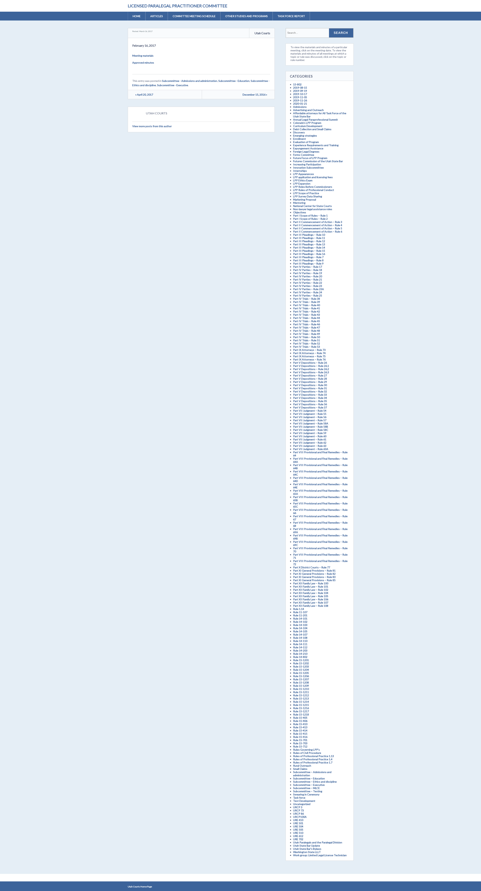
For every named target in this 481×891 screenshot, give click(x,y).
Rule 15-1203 (301, 666)
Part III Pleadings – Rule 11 (309, 237)
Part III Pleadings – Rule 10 (309, 234)
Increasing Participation (307, 164)
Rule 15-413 (300, 727)
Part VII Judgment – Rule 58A (310, 423)
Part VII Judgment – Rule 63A (310, 449)
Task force (299, 797)
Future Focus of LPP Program (310, 158)
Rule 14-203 (300, 650)
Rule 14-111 (300, 644)
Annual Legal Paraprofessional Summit (315, 119)
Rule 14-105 (300, 631)
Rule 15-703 (300, 743)
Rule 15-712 (300, 746)
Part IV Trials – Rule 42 (306, 311)
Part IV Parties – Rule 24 (307, 292)
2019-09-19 (300, 90)
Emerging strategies (305, 135)
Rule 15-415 (300, 733)
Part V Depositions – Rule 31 (310, 388)
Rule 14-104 (300, 628)
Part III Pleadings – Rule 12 (309, 241)
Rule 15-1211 (301, 692)
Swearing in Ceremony (306, 794)
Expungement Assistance (308, 148)
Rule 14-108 (300, 637)
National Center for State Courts (312, 206)
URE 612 (298, 836)
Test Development (304, 800)
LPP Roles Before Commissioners (312, 186)
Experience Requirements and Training (316, 145)
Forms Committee (303, 154)
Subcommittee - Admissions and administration (189, 80)
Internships (300, 170)
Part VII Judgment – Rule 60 (309, 436)
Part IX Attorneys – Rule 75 (309, 356)
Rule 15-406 (300, 720)
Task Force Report (291, 16)
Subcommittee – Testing (307, 791)
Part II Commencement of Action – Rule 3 (317, 222)
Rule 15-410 (300, 724)
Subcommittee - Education (234, 80)
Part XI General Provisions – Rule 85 (314, 580)
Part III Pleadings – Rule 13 (309, 244)
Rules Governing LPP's (306, 749)
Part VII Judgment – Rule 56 (309, 417)
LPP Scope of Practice (306, 193)
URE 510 (298, 832)
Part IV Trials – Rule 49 (306, 333)
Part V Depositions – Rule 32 (310, 391)
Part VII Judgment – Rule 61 (309, 439)
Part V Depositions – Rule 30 (310, 385)
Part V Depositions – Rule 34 (310, 397)
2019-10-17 (300, 94)
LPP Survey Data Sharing (307, 196)
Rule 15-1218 (301, 714)
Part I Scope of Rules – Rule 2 (310, 218)
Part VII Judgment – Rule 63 (309, 445)
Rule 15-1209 (301, 685)
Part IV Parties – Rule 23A (308, 289)
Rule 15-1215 (301, 704)
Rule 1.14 (298, 608)
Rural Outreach (302, 765)
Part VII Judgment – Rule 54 (309, 410)
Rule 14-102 (300, 621)
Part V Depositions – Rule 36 (310, 404)
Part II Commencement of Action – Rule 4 (317, 225)
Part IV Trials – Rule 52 (306, 343)
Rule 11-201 (300, 615)
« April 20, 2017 (144, 94)
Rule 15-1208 (301, 682)
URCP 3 (297, 807)
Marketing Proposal (304, 199)
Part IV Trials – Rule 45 (306, 321)
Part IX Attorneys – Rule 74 (309, 353)
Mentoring (299, 202)
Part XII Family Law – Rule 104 (310, 593)
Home (137, 16)
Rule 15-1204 (301, 669)
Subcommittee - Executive (172, 85)
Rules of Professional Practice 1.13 (313, 756)
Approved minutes (143, 62)
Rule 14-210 (300, 653)
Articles (156, 16)
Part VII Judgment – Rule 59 (309, 433)
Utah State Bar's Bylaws (307, 848)
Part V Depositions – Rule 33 (310, 394)
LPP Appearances (303, 174)
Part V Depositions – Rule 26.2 (311, 369)
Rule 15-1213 (301, 698)
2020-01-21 (300, 103)
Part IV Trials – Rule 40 (306, 305)
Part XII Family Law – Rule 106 (310, 599)
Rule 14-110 (300, 640)
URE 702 (298, 839)
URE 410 (298, 820)
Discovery (299, 132)
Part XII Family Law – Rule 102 (310, 589)
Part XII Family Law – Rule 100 (310, 583)
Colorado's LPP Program (307, 122)
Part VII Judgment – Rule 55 (309, 413)
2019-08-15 (300, 87)
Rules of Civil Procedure (307, 752)
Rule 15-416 (300, 736)
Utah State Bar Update (306, 845)
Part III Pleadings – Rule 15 (309, 250)
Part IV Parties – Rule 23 (307, 285)
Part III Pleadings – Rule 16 (309, 253)
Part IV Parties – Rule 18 (307, 269)
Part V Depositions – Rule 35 (310, 401)
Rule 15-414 (300, 730)
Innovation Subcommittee (308, 167)
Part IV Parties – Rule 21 (307, 279)
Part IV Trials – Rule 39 (306, 301)
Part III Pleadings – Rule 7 (308, 257)
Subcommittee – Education (309, 778)
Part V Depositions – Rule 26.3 (311, 372)
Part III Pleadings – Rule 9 (308, 263)
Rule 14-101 (300, 618)
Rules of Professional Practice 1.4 (312, 759)
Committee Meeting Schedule (194, 16)
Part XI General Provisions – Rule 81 (314, 570)
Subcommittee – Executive (309, 784)
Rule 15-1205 (301, 672)
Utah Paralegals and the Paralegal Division (317, 842)
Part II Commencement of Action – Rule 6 (317, 231)
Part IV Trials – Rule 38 (306, 298)
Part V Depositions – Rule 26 (310, 362)
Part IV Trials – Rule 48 (306, 330)
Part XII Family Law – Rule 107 (310, 602)
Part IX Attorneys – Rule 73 (309, 349)
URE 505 (298, 829)
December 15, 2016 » (255, 94)
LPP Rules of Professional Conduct (313, 190)
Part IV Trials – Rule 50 (306, 337)
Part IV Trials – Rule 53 (306, 346)
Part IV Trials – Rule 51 (306, 340)
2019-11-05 (300, 97)
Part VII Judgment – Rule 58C (310, 429)
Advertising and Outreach (308, 110)
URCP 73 (298, 810)
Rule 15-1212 (301, 695)
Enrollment (299, 138)
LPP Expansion (301, 183)
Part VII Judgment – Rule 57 (309, 420)
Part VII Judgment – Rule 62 (309, 442)
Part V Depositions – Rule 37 (310, 407)
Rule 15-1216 (301, 708)
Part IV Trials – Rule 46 (306, 324)
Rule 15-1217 (301, 711)
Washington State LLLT (307, 852)
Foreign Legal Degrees (306, 151)
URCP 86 (298, 813)
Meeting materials (143, 55)
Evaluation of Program (306, 142)
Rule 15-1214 (301, 701)
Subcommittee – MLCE (306, 788)
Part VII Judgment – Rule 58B (310, 426)
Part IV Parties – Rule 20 (307, 276)
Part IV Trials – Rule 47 (306, 327)
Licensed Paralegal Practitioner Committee (177, 5)
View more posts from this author (152, 126)
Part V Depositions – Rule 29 (310, 381)
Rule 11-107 (300, 612)
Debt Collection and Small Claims (312, 129)
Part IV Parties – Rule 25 (307, 295)
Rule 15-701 (300, 740)
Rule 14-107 (300, 634)
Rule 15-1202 (301, 663)
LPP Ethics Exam (302, 180)
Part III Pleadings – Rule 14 (309, 247)
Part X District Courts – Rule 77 (311, 567)
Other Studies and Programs (246, 16)
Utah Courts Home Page (140, 886)
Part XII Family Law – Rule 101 (310, 586)
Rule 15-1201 (301, 660)
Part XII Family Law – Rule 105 (310, 596)
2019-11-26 (300, 100)
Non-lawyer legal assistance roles (312, 209)
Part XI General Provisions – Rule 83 (314, 577)
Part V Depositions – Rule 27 (310, 375)
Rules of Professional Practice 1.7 (312, 762)
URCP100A (300, 816)
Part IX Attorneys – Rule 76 (309, 359)
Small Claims (300, 768)
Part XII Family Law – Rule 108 (310, 605)
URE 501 (298, 823)
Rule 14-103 (300, 624)
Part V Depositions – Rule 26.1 (311, 365)
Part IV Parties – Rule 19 (307, 273)
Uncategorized (301, 804)
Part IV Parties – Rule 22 (307, 282)
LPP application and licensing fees (313, 177)
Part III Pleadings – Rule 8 (308, 260)
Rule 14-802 (300, 656)
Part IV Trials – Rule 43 (306, 314)
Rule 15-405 (300, 717)
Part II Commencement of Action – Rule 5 (317, 228)
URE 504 (298, 826)
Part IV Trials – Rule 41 (306, 308)
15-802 (297, 84)
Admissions (300, 106)
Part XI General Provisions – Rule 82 (314, 573)
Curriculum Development (307, 126)
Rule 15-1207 (301, 679)
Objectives (299, 212)
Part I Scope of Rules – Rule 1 (310, 215)
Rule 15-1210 (301, 688)
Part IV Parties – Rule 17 (307, 266)
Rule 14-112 (300, 647)
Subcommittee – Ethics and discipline (315, 781)
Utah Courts (262, 33)
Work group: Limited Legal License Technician (320, 855)
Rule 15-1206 (301, 676)
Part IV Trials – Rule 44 (306, 317)
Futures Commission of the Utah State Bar (318, 161)
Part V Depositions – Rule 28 (310, 378)
